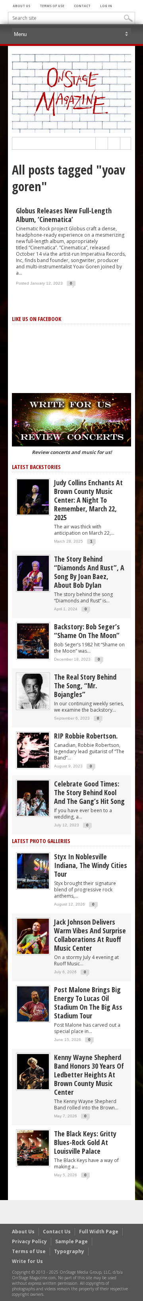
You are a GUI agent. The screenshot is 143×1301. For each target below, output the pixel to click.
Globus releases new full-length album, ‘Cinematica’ (64, 215)
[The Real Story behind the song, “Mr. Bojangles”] (33, 691)
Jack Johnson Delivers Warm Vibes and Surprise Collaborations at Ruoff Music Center (90, 934)
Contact (82, 6)
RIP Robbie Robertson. (86, 735)
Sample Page (71, 1241)
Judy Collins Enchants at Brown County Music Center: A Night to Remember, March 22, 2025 (88, 500)
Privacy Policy (29, 1241)
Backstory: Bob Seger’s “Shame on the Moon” (87, 631)
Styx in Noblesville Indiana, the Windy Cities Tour (90, 865)
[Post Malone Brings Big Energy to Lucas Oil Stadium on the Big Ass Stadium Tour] (33, 1003)
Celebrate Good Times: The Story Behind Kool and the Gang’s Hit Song (89, 792)
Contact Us (57, 1231)
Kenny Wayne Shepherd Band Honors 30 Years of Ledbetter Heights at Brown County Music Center (89, 1074)
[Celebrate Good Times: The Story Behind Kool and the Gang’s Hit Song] (33, 797)
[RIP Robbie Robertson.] (33, 749)
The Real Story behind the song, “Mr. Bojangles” (85, 685)
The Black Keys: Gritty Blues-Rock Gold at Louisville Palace (85, 1142)
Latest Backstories (36, 467)
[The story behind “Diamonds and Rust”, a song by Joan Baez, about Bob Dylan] (33, 573)
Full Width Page (98, 1231)
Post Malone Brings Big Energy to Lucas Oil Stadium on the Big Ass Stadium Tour (88, 1002)
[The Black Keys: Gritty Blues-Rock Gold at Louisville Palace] (33, 1147)
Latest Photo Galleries (41, 841)
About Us (21, 6)
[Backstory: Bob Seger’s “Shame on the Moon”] (33, 640)
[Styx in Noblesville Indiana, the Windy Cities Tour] (33, 870)
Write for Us (27, 1261)
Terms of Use (52, 6)
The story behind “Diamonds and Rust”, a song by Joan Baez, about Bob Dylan (89, 572)
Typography (69, 1251)
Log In (106, 6)
